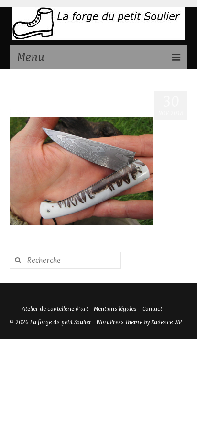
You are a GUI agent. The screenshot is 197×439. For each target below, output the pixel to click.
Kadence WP (166, 322)
